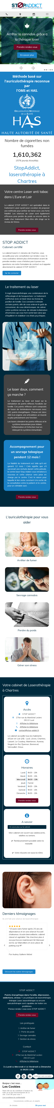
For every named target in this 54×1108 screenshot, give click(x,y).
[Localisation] (20, 14)
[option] (27, 40)
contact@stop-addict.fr (29, 730)
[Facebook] (17, 1076)
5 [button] (52, 69)
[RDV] (34, 14)
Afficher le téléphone (29, 723)
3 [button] (48, 69)
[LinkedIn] (30, 1076)
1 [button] (44, 69)
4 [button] (50, 69)
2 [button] (46, 69)
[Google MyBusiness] (23, 1076)
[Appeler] (7, 14)
